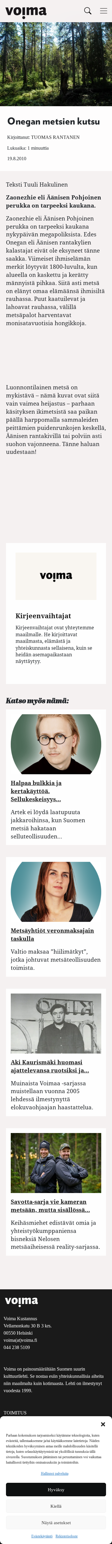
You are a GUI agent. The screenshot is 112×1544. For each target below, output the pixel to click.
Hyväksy (56, 1489)
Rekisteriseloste (67, 1536)
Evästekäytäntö (42, 1536)
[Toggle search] (87, 10)
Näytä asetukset (56, 1522)
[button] (103, 1424)
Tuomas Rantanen (55, 137)
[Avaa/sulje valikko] (103, 11)
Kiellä (56, 1506)
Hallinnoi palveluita (54, 1473)
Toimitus (15, 1412)
